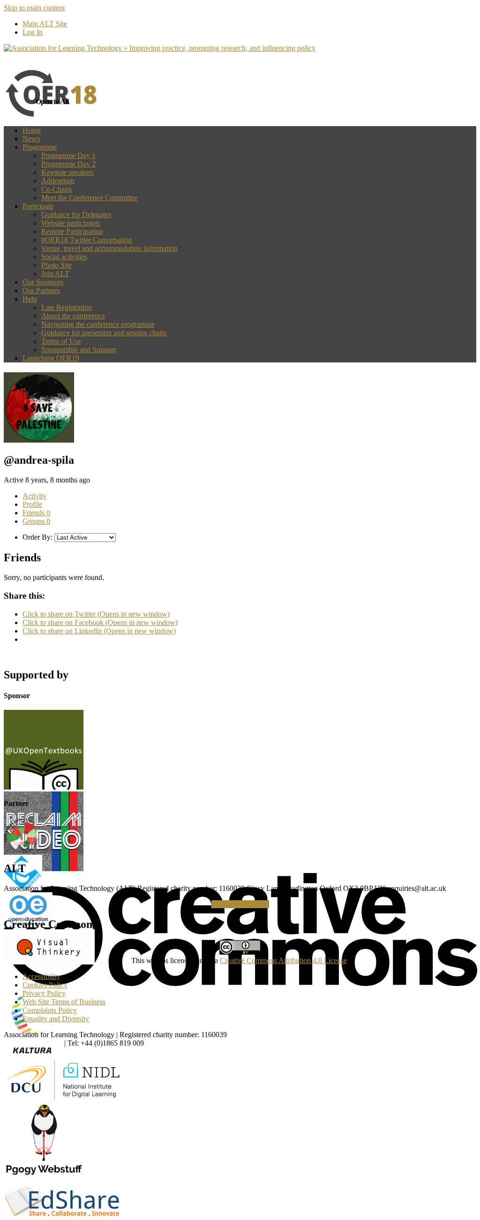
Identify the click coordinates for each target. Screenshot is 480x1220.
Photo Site (56, 265)
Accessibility (41, 976)
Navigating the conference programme (98, 324)
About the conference (73, 316)
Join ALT (55, 274)
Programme (39, 147)
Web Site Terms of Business (63, 1002)
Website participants (70, 223)
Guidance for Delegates (76, 214)
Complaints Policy (49, 1010)
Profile (32, 504)
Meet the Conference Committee (89, 198)
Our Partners (41, 290)
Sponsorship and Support (78, 350)
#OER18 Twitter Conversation (86, 240)
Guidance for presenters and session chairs (103, 333)
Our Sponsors (42, 282)
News (31, 139)
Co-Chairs (56, 189)
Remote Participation (72, 231)
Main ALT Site (44, 24)
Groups (36, 521)
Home (31, 130)
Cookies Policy (45, 985)
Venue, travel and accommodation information (109, 248)
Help (29, 299)
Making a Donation (240, 904)
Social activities (64, 257)
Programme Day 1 (68, 155)
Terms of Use (61, 341)
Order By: (37, 537)
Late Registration (66, 307)
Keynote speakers (67, 172)
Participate (37, 206)
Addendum (58, 181)
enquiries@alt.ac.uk (33, 1043)
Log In (32, 32)
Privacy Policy (44, 993)
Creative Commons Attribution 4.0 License (283, 960)
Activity (34, 496)
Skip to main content (34, 8)
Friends (36, 513)
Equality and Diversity (55, 1019)
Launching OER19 (50, 358)
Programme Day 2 (68, 164)
